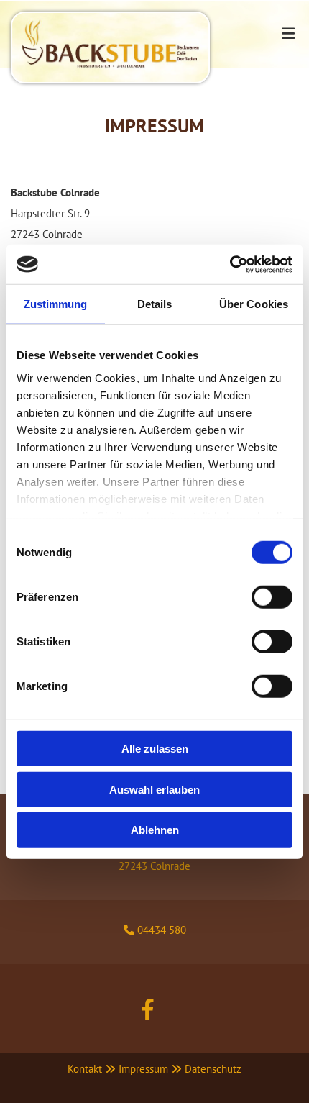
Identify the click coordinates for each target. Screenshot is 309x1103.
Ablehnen (155, 830)
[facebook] (147, 1009)
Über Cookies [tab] (253, 304)
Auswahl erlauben (154, 789)
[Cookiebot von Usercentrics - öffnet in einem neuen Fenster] (229, 264)
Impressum (143, 1069)
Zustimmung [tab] (56, 304)
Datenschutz (213, 1069)
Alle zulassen (154, 749)
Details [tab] (154, 304)
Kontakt (85, 1069)
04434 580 (161, 930)
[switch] (272, 597)
